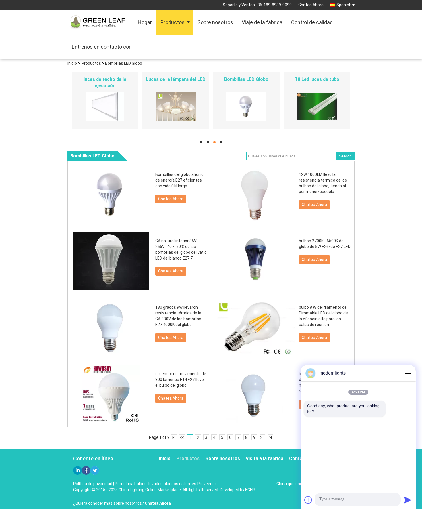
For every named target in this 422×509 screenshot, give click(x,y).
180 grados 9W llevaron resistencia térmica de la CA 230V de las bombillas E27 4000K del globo (178, 316)
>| (270, 437)
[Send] (407, 499)
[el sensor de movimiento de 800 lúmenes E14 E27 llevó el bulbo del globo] (111, 394)
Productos (172, 22)
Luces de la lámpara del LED (176, 79)
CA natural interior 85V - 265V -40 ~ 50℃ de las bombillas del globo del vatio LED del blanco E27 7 (181, 249)
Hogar (145, 22)
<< (182, 437)
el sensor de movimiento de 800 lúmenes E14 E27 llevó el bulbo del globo (180, 379)
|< (173, 437)
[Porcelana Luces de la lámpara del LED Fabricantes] (176, 106)
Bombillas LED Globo (246, 79)
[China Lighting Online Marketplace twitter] (94, 470)
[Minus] (407, 373)
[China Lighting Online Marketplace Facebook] (86, 470)
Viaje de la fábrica (262, 22)
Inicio (72, 63)
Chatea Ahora (311, 5)
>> (262, 437)
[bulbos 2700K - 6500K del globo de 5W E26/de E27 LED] (254, 261)
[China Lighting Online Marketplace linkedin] (77, 470)
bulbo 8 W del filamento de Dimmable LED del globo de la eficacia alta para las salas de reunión (323, 316)
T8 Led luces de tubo (317, 79)
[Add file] (308, 499)
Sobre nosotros (215, 22)
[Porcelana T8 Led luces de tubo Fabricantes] (317, 106)
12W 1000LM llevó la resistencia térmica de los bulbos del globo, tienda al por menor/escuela (323, 183)
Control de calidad (312, 22)
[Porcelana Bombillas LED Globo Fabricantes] (246, 106)
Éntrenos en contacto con (102, 47)
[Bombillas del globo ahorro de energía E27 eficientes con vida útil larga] (111, 194)
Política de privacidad (92, 483)
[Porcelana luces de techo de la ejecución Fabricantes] (105, 106)
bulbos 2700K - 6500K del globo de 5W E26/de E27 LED (325, 244)
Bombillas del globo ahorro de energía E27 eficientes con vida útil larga (179, 180)
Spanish (343, 5)
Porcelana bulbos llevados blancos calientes (155, 483)
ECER (250, 489)
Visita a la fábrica (264, 458)
